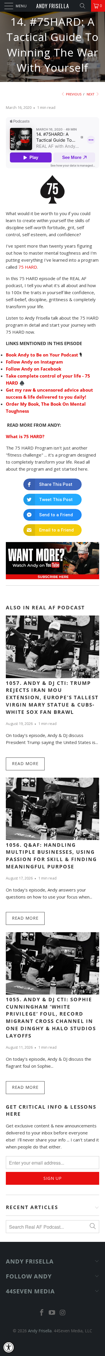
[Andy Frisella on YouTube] (52, 1312)
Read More (25, 763)
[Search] (84, 5)
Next (91, 94)
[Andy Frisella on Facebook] (41, 1312)
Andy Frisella (52, 6)
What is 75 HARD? (25, 436)
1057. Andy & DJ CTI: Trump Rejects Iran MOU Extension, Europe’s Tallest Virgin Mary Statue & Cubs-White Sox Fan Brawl (52, 697)
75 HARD (27, 267)
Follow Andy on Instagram (34, 362)
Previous (73, 94)
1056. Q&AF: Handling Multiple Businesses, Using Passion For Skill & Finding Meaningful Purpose (51, 855)
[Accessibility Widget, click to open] (9, 1347)
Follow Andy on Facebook (33, 369)
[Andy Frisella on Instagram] (62, 1312)
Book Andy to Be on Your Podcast (42, 355)
